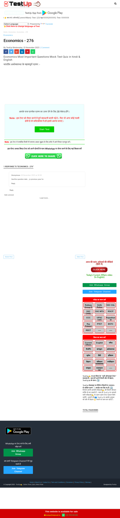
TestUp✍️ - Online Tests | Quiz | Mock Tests (29, 484)
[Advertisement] (44, 83)
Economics (8, 35)
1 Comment (44, 48)
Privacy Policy (79, 482)
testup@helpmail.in (53, 515)
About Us (38, 482)
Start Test (44, 129)
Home (32, 482)
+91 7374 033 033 (72, 515)
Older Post (80, 257)
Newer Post (8, 257)
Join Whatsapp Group (99, 285)
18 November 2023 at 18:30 (31, 175)
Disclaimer (69, 482)
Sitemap (87, 482)
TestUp (114, 484)
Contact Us (46, 482)
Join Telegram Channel (99, 292)
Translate (49, 24)
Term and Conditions (57, 482)
